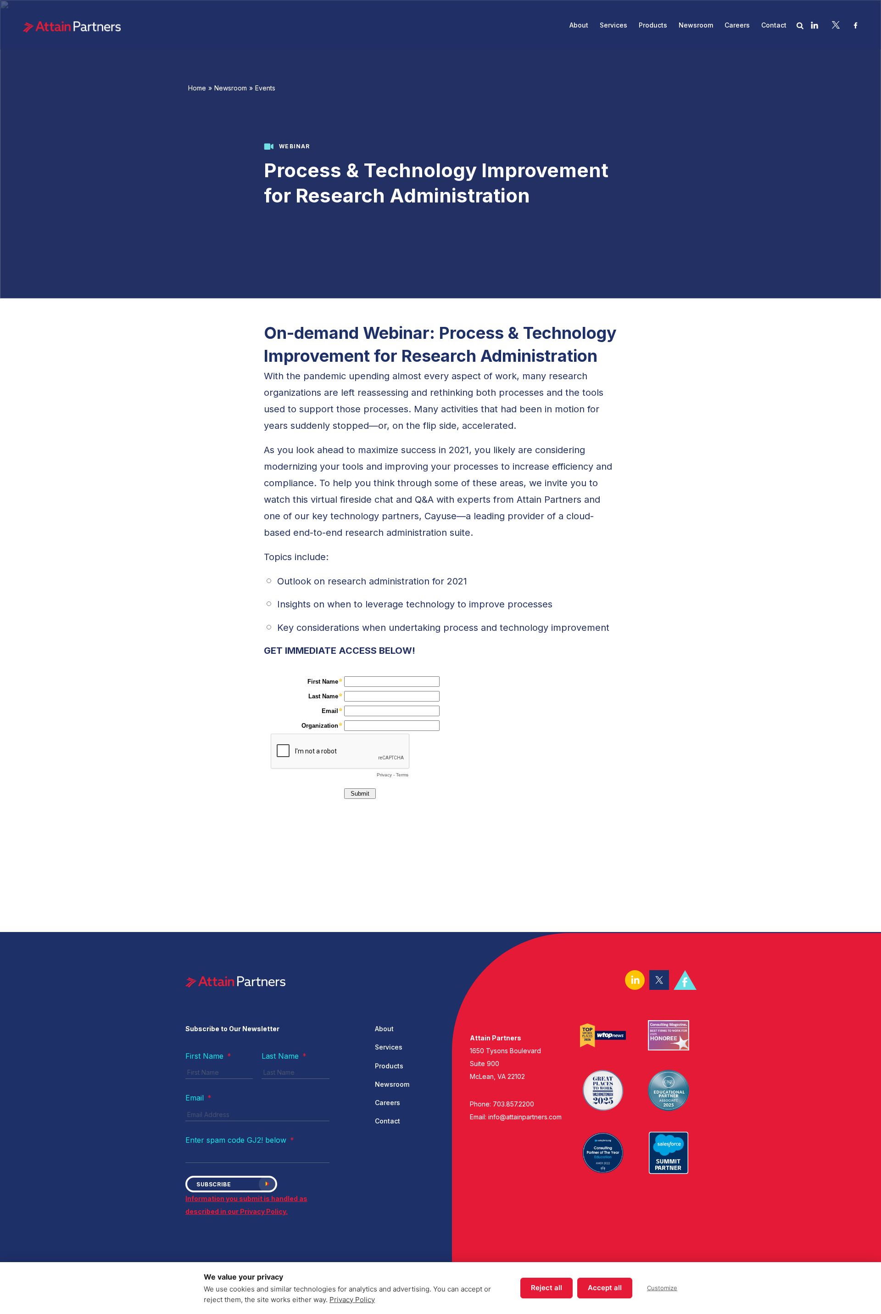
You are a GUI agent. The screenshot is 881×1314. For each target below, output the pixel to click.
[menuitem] (578, 25)
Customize (662, 1288)
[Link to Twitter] (836, 24)
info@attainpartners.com (525, 1117)
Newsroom (230, 88)
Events (265, 88)
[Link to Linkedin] (814, 24)
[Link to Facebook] (855, 24)
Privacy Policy (352, 1299)
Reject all (546, 1287)
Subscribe (213, 1184)
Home (197, 88)
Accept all (605, 1287)
